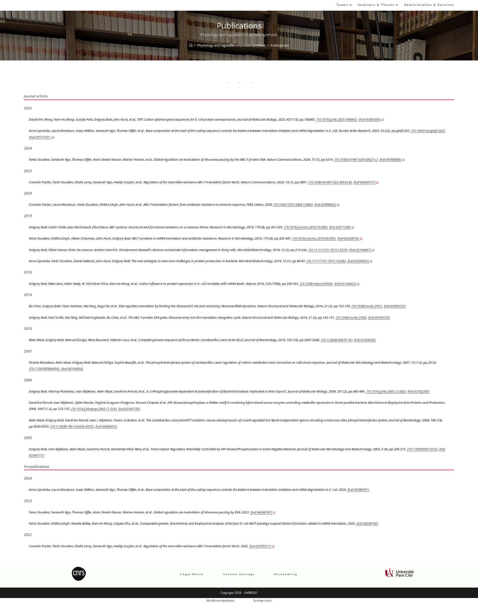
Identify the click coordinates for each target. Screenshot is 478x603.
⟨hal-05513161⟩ (40, 137)
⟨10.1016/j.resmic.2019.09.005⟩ (314, 238)
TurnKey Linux (262, 600)
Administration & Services (429, 5)
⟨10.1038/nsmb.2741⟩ (366, 306)
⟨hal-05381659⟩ (369, 119)
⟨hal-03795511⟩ (260, 546)
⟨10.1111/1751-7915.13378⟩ (328, 250)
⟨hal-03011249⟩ (340, 227)
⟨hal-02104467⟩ (360, 250)
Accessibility (286, 574)
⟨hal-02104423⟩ (345, 283)
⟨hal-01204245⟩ (365, 340)
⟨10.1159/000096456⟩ (44, 368)
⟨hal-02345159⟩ (129, 408)
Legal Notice (192, 574)
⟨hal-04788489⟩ (390, 159)
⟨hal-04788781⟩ (358, 489)
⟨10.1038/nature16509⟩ (316, 283)
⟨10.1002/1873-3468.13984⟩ (293, 204)
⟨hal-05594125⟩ (395, 306)
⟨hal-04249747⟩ (261, 512)
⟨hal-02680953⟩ (106, 426)
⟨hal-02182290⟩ (418, 391)
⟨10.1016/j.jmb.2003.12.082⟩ (386, 391)
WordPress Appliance (220, 600)
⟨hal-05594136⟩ (379, 317)
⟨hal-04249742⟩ (367, 523)
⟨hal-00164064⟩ (72, 368)
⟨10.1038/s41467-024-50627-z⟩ (356, 159)
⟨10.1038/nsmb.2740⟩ (351, 317)
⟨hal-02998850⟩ (325, 204)
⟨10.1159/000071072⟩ (422, 449)
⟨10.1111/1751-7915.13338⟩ (326, 261)
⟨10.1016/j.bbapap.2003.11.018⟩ (94, 408)
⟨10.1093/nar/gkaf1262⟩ (428, 130)
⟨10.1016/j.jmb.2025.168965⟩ (336, 119)
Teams (342, 5)
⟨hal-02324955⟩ (358, 261)
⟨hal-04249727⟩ (364, 182)
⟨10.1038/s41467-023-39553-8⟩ (330, 182)
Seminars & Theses (376, 5)
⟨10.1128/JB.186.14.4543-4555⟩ (72, 426)
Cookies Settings (239, 574)
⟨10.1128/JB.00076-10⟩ (336, 340)
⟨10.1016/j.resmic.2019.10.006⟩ (305, 227)
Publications (280, 45)
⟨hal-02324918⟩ (348, 238)
